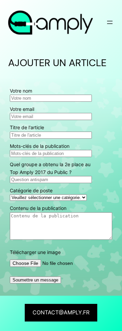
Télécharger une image (35, 252)
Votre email (22, 109)
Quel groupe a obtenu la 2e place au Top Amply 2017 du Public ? (50, 168)
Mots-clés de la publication (39, 146)
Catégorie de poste (31, 190)
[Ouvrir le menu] (110, 22)
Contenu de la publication (38, 208)
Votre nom (21, 91)
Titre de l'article (27, 127)
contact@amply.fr (61, 312)
